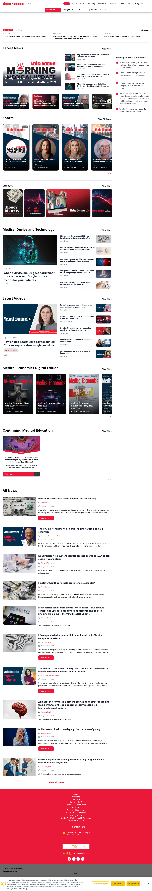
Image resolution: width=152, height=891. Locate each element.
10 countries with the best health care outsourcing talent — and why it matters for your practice (25, 37)
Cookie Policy (22, 889)
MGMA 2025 (94, 10)
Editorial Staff (76, 802)
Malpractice (103, 10)
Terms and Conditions (76, 810)
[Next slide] (110, 219)
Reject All (117, 884)
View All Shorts (104, 119)
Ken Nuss (44, 502)
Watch (82, 3)
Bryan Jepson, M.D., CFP (67, 345)
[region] (76, 884)
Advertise (76, 797)
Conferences (101, 3)
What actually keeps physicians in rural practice (71, 36)
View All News (56, 782)
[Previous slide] (107, 219)
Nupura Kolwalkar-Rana (50, 675)
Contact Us (76, 799)
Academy (91, 3)
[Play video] (29, 319)
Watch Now (12, 350)
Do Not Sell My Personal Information (76, 818)
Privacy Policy (76, 815)
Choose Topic (51, 10)
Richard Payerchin (65, 310)
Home (76, 874)
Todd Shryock (64, 241)
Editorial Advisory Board (76, 805)
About (76, 794)
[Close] (148, 883)
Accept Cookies (133, 884)
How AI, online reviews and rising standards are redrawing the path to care (126, 37)
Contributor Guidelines (76, 813)
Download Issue (18, 411)
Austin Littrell (64, 333)
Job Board (76, 807)
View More (145, 30)
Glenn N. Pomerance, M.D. (50, 536)
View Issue (8, 411)
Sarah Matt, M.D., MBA (67, 321)
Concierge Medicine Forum (80, 10)
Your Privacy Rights (76, 821)
